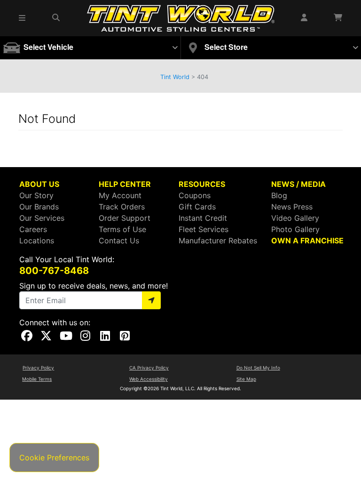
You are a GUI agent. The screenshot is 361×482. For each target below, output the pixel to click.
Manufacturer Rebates (218, 240)
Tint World (174, 76)
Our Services (41, 218)
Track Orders (122, 206)
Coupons (195, 195)
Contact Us (119, 240)
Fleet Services (203, 229)
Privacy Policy (38, 367)
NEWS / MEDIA (298, 184)
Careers (33, 229)
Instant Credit (203, 218)
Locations (36, 240)
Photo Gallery (295, 229)
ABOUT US (39, 184)
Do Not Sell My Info (258, 367)
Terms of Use (122, 229)
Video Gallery (295, 218)
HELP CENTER (125, 184)
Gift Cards (197, 206)
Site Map (246, 379)
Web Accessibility (148, 379)
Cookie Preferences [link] (54, 457)
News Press (292, 206)
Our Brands (39, 206)
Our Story (36, 195)
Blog (279, 195)
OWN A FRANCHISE (307, 240)
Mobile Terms (37, 379)
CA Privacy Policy (149, 367)
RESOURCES (202, 184)
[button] (22, 18)
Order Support (124, 218)
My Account (120, 195)
